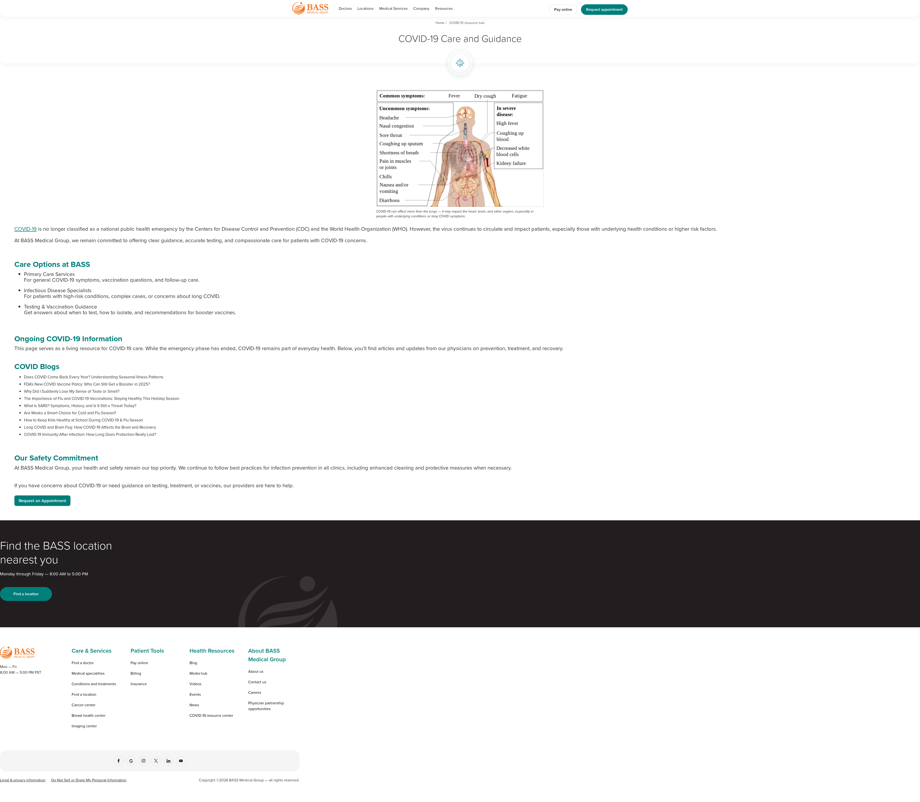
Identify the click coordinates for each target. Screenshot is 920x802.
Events (195, 694)
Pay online (563, 9)
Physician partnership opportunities (266, 705)
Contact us (257, 681)
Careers (254, 692)
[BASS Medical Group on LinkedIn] (168, 761)
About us (255, 671)
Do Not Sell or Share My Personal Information (88, 780)
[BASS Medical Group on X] (156, 761)
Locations (365, 8)
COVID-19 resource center (211, 715)
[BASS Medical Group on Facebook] (118, 761)
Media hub (198, 673)
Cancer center (83, 704)
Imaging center (84, 726)
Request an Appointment (42, 501)
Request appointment (604, 9)
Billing (136, 673)
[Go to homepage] (310, 8)
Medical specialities (88, 673)
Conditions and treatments (94, 683)
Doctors (345, 8)
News (194, 704)
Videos (195, 683)
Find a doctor (83, 662)
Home (440, 23)
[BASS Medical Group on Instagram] (143, 761)
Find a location (26, 594)
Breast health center (88, 715)
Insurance (139, 683)
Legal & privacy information (23, 780)
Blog (193, 662)
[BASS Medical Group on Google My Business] (131, 761)
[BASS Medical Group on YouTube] (181, 761)
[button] (393, 8)
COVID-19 (25, 228)
